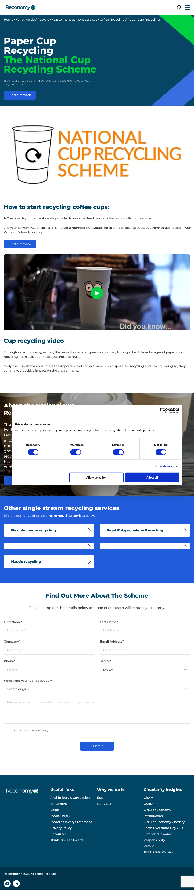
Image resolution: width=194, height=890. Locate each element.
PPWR (149, 846)
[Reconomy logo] (20, 7)
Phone (9, 661)
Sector (105, 661)
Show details (163, 466)
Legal (54, 810)
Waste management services (74, 19)
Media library (60, 816)
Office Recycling (112, 19)
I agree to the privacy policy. (31, 730)
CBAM (148, 798)
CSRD (148, 804)
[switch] (75, 452)
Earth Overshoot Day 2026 (164, 828)
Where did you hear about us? (28, 681)
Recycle (43, 19)
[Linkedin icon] (16, 883)
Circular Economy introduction (157, 813)
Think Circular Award (66, 840)
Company (12, 641)
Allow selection (96, 477)
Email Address (112, 641)
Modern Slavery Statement (71, 822)
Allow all (152, 477)
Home (8, 19)
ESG (100, 798)
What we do (25, 19)
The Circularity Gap (158, 852)
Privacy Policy (61, 828)
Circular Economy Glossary (164, 822)
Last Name (109, 622)
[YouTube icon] (7, 883)
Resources (58, 834)
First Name (13, 622)
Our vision (104, 804)
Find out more (20, 95)
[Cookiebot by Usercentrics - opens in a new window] (162, 410)
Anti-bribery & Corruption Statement (70, 801)
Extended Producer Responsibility (159, 837)
